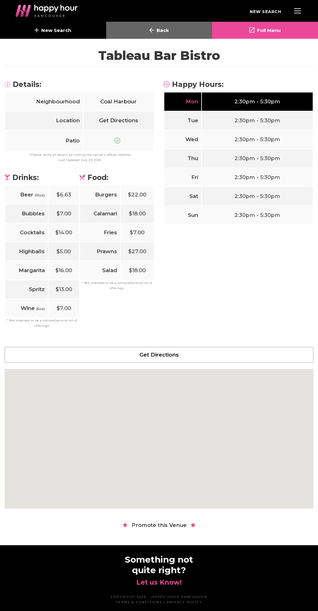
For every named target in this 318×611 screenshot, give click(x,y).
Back (163, 30)
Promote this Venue (159, 525)
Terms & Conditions (139, 602)
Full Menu (269, 30)
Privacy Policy (184, 602)
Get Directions (118, 120)
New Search (265, 11)
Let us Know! (159, 582)
